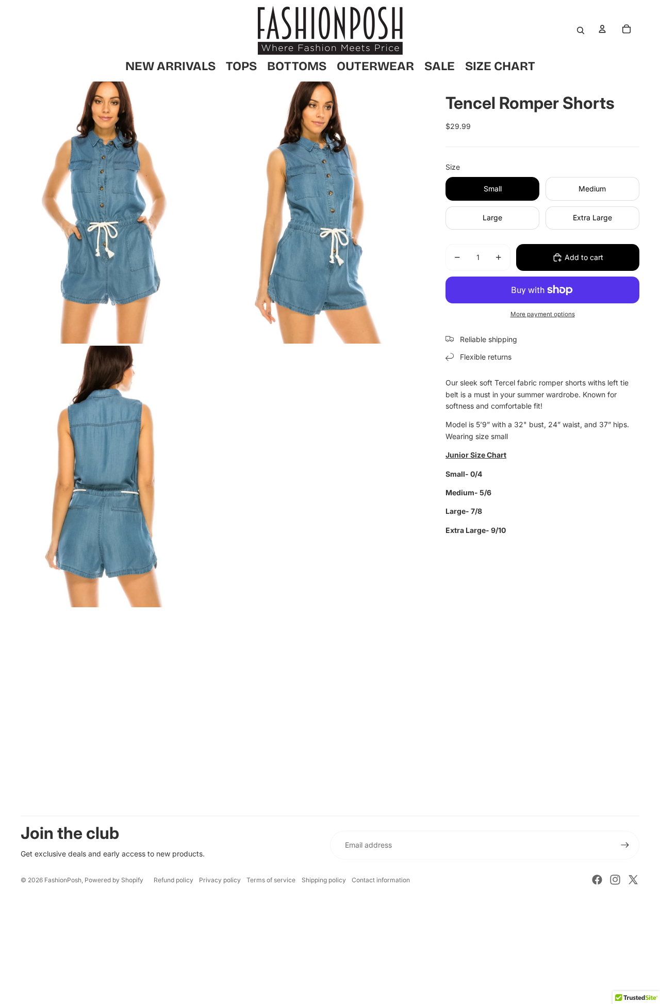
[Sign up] (625, 845)
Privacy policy (220, 880)
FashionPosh (62, 880)
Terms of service (270, 880)
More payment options (542, 314)
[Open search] (580, 30)
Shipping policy (324, 880)
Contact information (381, 880)
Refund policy (173, 880)
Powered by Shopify (114, 880)
